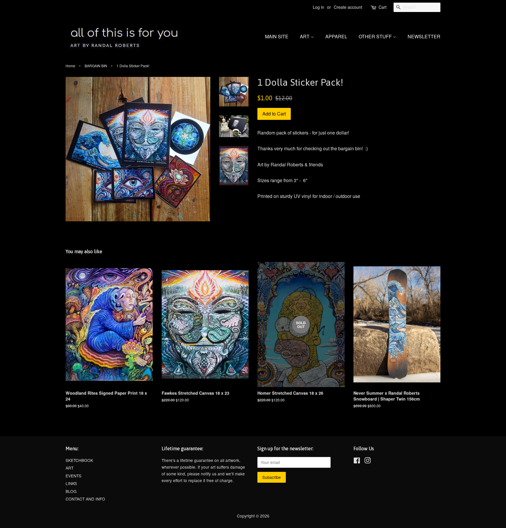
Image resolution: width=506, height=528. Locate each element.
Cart (383, 7)
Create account (348, 7)
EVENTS (73, 476)
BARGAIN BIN (96, 65)
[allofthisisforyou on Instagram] (367, 461)
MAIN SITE (276, 36)
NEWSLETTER (424, 36)
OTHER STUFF (376, 36)
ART (305, 36)
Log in (318, 7)
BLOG (71, 491)
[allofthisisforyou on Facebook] (356, 461)
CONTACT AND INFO (85, 499)
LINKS (71, 483)
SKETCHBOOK (79, 460)
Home (70, 65)
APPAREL (336, 36)
